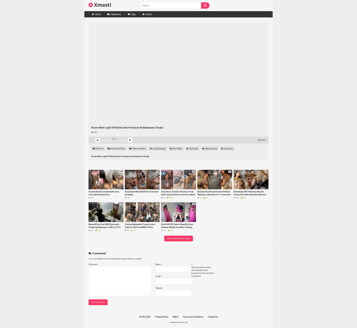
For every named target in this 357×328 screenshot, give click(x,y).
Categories (115, 14)
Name (158, 264)
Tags (133, 14)
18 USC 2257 (145, 317)
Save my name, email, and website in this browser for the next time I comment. (202, 271)
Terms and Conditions (193, 317)
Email (158, 276)
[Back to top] (347, 319)
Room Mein (177, 148)
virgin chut (228, 148)
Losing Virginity (159, 148)
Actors (149, 14)
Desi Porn (99, 148)
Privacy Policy (161, 317)
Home (98, 14)
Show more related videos (178, 238)
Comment (93, 264)
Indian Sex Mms (139, 148)
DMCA (175, 317)
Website (159, 288)
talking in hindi (210, 148)
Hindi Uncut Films (117, 148)
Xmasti (102, 4)
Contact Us (213, 317)
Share (263, 140)
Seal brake (193, 148)
